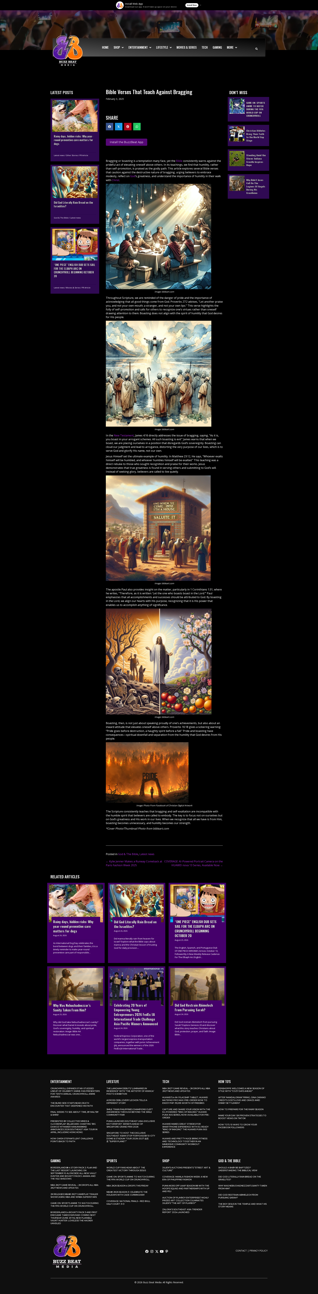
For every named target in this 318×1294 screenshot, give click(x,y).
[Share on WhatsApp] (137, 126)
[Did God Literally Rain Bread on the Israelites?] (75, 194)
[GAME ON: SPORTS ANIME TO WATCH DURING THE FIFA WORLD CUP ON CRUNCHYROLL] (248, 109)
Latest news (59, 155)
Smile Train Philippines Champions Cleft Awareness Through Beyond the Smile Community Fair (129, 1112)
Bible (179, 161)
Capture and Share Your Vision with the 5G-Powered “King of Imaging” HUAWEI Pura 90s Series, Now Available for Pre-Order (186, 1113)
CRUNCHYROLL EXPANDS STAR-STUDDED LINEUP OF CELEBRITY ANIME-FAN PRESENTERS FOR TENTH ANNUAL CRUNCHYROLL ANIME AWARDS (75, 1092)
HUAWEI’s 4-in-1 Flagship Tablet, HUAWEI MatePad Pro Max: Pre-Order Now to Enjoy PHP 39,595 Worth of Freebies (185, 1100)
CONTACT (241, 1250)
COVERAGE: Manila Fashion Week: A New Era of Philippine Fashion (185, 1178)
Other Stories (72, 155)
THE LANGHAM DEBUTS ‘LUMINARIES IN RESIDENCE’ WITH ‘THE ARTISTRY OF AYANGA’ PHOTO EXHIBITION (130, 1091)
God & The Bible (61, 217)
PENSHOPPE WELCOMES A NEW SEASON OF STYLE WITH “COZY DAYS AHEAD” (241, 1089)
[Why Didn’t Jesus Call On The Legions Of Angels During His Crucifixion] (248, 186)
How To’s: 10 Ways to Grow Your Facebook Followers (237, 1126)
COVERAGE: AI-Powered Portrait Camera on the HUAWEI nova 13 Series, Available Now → (193, 863)
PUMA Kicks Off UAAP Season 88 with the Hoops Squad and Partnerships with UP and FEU (186, 1188)
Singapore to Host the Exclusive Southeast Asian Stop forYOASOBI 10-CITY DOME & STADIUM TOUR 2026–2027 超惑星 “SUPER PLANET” (130, 1137)
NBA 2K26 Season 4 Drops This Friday (127, 1185)
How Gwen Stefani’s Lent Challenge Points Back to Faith (72, 1140)
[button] (147, 1251)
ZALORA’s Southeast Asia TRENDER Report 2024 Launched (182, 1210)
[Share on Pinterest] (128, 126)
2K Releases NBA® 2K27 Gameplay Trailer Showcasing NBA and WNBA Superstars (74, 1195)
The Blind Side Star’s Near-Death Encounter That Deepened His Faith (72, 1104)
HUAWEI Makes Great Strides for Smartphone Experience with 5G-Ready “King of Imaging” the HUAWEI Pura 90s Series (185, 1128)
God (132, 176)
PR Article (84, 155)
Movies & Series (73, 287)
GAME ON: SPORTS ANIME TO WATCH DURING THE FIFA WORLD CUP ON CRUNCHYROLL (75, 1204)
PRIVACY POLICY (258, 1250)
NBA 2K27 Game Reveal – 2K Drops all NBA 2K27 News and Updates (186, 1089)
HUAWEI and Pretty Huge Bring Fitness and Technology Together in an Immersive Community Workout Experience (184, 1142)
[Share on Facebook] (109, 126)
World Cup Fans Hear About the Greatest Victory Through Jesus (126, 1169)
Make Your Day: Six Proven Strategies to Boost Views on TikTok (242, 1117)
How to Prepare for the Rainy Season (241, 1109)
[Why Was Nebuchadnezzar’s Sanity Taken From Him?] (76, 1010)
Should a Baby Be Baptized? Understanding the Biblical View (237, 1169)
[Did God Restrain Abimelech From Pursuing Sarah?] (197, 1010)
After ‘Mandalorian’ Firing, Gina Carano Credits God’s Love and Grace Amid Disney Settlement (242, 1100)
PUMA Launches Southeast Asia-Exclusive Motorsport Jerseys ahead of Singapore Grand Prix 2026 (130, 1124)
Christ (115, 180)
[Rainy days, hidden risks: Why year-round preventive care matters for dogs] (75, 129)
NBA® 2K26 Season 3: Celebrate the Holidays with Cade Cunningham (127, 1193)
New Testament (124, 435)
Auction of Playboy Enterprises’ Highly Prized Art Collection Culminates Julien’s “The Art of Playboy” (185, 1200)
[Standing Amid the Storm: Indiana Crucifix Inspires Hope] (248, 159)
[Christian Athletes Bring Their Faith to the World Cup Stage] (248, 135)
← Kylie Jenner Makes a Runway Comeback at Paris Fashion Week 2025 (134, 863)
